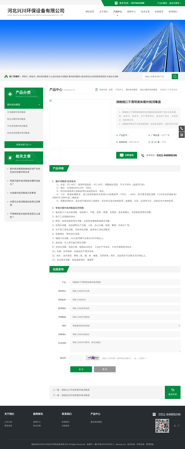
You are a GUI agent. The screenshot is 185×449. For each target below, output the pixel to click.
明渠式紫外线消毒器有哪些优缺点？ (25, 182)
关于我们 (103, 11)
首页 (111, 90)
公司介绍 (8, 422)
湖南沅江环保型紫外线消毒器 (75, 390)
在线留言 (159, 11)
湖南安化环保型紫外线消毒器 (75, 395)
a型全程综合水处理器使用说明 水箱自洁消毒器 (100, 76)
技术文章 (145, 11)
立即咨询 (129, 155)
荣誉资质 (8, 426)
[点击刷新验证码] (92, 358)
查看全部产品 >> (23, 144)
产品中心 (117, 11)
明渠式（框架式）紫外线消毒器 (35, 76)
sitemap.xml (120, 444)
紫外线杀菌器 (13, 104)
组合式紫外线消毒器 (16, 119)
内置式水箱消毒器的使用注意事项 (25, 203)
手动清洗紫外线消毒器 (17, 126)
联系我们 (173, 11)
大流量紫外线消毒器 (16, 112)
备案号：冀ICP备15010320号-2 (100, 444)
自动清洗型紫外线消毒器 (18, 133)
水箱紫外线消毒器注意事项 (23, 193)
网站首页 (90, 11)
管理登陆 (150, 444)
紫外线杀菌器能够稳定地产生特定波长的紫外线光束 (25, 170)
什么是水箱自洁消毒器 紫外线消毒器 (64, 76)
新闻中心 (131, 11)
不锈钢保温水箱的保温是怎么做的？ (25, 215)
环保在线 (140, 444)
